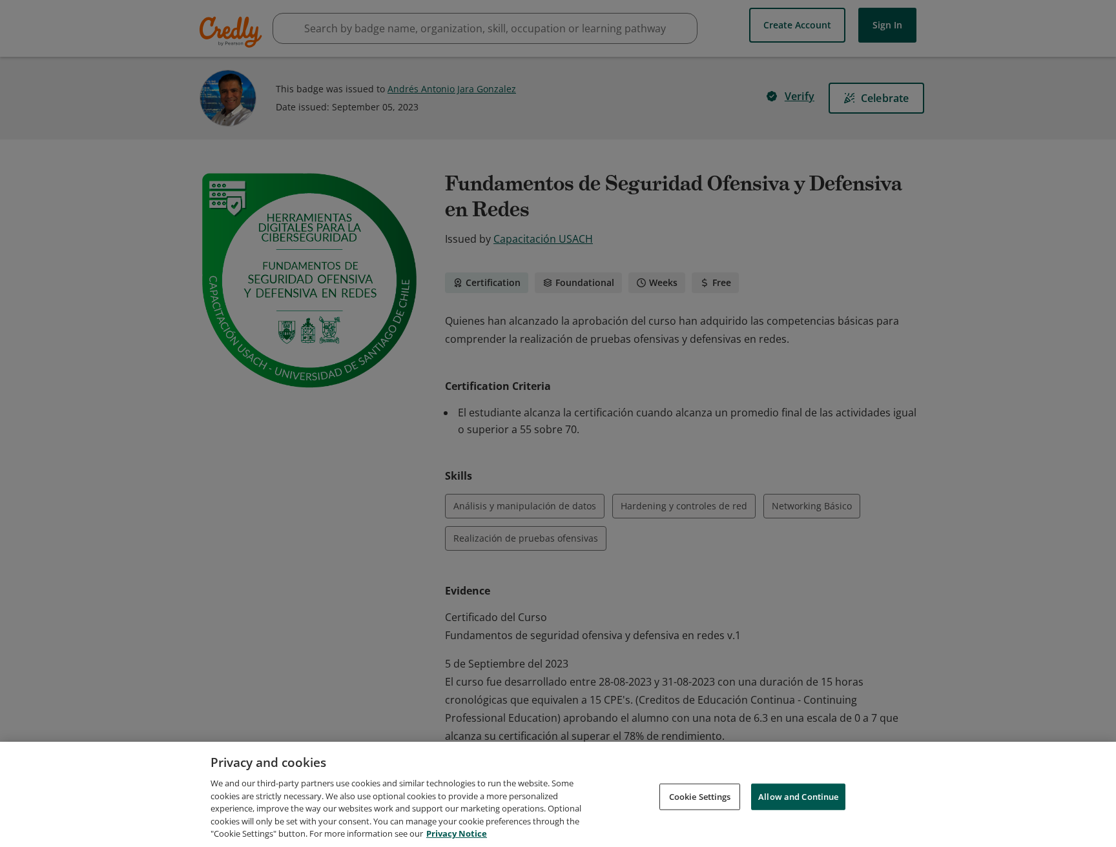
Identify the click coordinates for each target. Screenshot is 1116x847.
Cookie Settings (700, 796)
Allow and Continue (798, 796)
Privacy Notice (456, 833)
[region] (558, 794)
